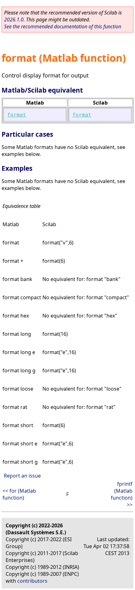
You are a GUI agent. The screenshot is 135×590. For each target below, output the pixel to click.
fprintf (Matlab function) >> (121, 494)
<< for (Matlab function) (19, 494)
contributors (32, 580)
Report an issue (22, 475)
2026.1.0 (14, 19)
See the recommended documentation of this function (62, 26)
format (16, 115)
